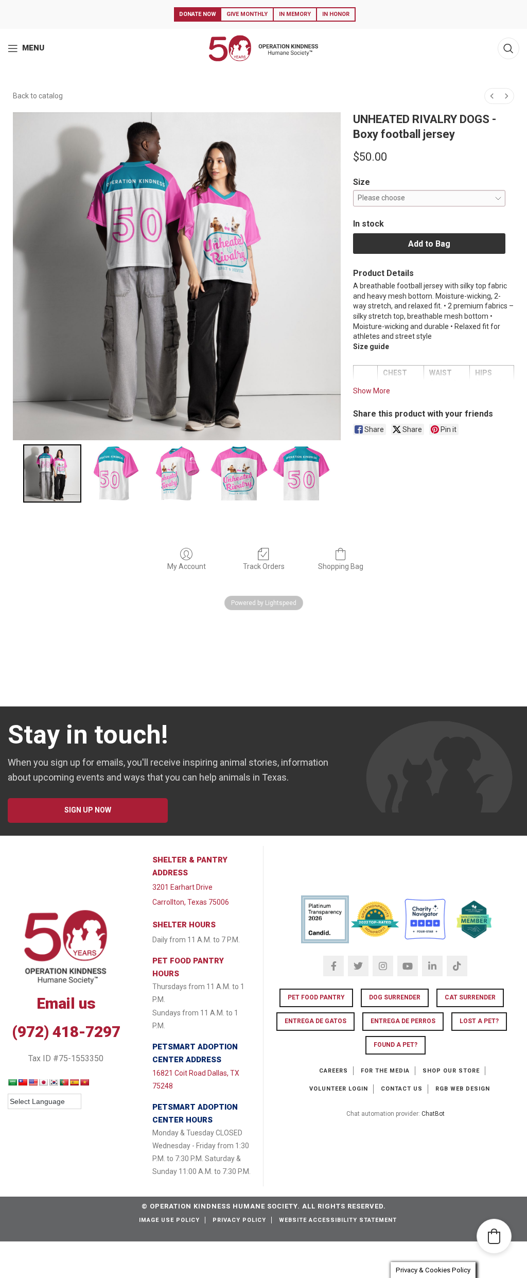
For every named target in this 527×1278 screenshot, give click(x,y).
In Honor (335, 14)
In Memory (295, 14)
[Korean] (53, 1082)
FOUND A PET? (395, 1044)
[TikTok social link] (457, 966)
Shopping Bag (340, 566)
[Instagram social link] (383, 966)
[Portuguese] (63, 1082)
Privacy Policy (239, 1220)
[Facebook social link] (333, 966)
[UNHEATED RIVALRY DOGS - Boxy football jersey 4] (301, 473)
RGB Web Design (462, 1088)
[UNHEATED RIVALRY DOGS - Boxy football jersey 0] (52, 473)
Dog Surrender (394, 997)
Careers (333, 1070)
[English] (33, 1082)
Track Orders (264, 566)
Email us (66, 1003)
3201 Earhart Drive (182, 887)
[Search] (508, 48)
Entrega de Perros (403, 1021)
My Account (186, 566)
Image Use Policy (169, 1220)
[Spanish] (74, 1082)
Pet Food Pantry (316, 997)
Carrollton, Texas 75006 (190, 902)
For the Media (385, 1070)
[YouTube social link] (407, 966)
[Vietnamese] (84, 1082)
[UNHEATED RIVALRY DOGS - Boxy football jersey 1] (114, 473)
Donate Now (197, 14)
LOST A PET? (479, 1021)
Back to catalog (38, 96)
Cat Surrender (470, 997)
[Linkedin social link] (432, 966)
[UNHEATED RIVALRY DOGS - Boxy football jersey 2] (177, 473)
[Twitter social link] (358, 966)
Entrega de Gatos (315, 1021)
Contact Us (402, 1088)
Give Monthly (247, 14)
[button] (494, 1236)
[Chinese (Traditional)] (22, 1082)
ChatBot (433, 1113)
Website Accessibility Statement (338, 1220)
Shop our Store (451, 1070)
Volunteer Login (338, 1088)
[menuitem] (492, 96)
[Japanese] (43, 1082)
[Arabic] (12, 1082)
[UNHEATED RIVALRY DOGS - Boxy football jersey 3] (239, 473)
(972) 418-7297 (66, 1032)
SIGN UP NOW (87, 810)
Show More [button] (371, 391)
